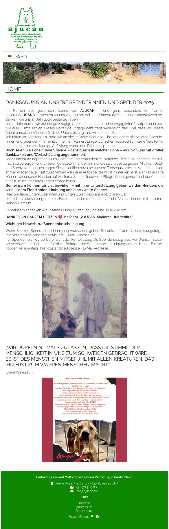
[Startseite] (25, 49)
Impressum (84, 507)
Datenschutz (84, 510)
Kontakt (84, 503)
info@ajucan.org (87, 491)
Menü (17, 57)
